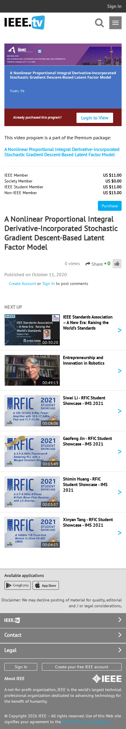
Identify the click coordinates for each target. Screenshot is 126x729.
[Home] (24, 22)
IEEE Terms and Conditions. (86, 721)
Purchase (110, 205)
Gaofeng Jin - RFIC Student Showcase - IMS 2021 (87, 441)
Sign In (114, 6)
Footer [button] (11, 619)
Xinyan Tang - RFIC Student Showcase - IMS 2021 (88, 522)
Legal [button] (10, 650)
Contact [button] (12, 634)
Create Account (22, 283)
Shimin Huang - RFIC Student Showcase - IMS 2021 (85, 484)
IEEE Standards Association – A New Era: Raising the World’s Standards (88, 322)
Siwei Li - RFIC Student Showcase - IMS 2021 (84, 400)
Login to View (94, 118)
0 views (72, 263)
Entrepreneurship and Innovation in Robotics (83, 360)
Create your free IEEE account (81, 666)
